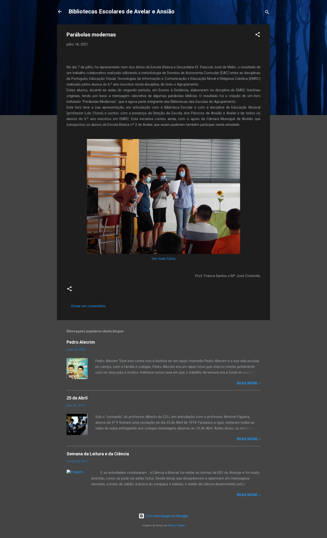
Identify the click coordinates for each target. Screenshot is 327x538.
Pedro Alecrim (81, 342)
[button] (257, 35)
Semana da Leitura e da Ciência (98, 453)
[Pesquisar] (267, 13)
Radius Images (176, 525)
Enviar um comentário (88, 306)
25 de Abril (77, 397)
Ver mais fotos (163, 258)
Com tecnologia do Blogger (166, 516)
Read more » (248, 383)
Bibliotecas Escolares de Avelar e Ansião (121, 11)
